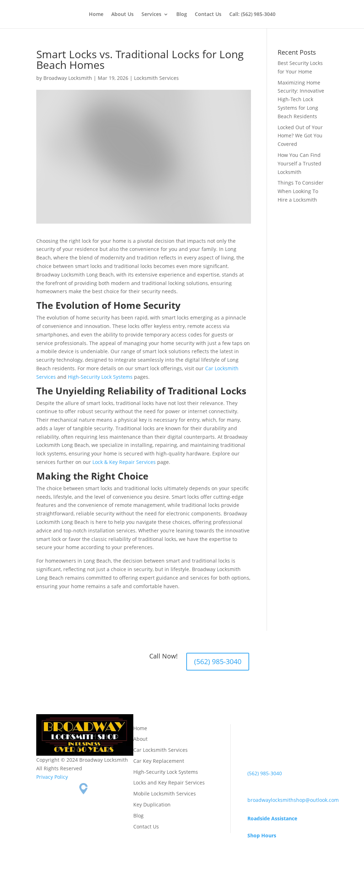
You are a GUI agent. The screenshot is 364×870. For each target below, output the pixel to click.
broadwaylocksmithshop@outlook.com (293, 800)
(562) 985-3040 (217, 661)
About (140, 738)
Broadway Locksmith (67, 78)
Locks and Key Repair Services (169, 782)
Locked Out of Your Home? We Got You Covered (300, 136)
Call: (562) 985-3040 (252, 14)
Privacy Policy (52, 776)
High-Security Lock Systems (100, 376)
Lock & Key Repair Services (124, 462)
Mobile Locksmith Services (164, 793)
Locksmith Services (156, 78)
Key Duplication (152, 804)
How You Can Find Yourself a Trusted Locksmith (299, 163)
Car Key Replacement (158, 760)
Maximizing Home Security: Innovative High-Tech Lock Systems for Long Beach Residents (301, 99)
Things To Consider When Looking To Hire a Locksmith (300, 191)
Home (96, 14)
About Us (122, 14)
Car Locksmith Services (160, 749)
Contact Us (208, 14)
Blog (181, 14)
